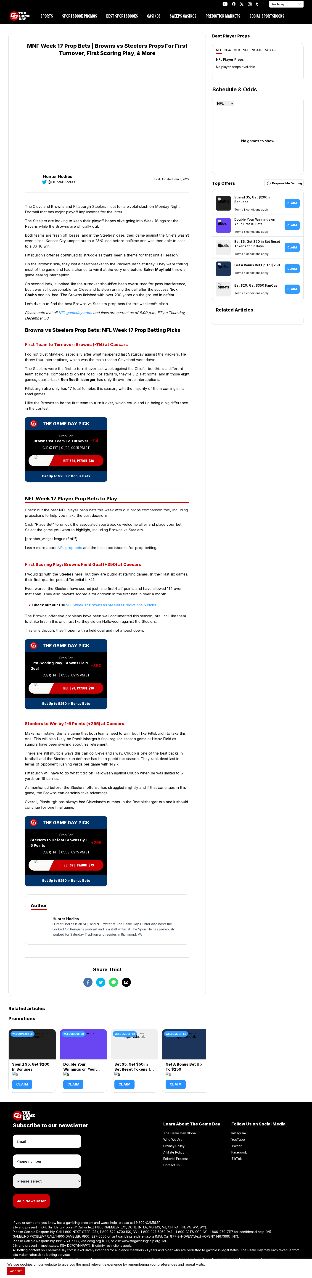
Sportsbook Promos (79, 16)
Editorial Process (175, 1159)
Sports (46, 16)
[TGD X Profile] (241, 4)
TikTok (236, 1159)
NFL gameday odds (75, 312)
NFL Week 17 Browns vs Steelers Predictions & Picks (111, 605)
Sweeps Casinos (183, 16)
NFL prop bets (70, 547)
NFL (219, 50)
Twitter (236, 1146)
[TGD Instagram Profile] (250, 4)
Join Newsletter (31, 1201)
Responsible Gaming (287, 183)
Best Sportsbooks (122, 16)
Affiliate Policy (173, 1152)
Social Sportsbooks (266, 16)
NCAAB (270, 50)
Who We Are (172, 1139)
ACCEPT (16, 1271)
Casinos (154, 16)
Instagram (238, 1133)
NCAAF (257, 50)
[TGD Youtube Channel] (225, 4)
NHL (246, 50)
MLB (237, 50)
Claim (22, 1084)
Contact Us (171, 1165)
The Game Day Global (179, 1133)
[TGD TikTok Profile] (257, 4)
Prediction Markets (223, 16)
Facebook (239, 1152)
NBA (228, 50)
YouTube (238, 1139)
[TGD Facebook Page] (234, 4)
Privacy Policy (174, 1146)
